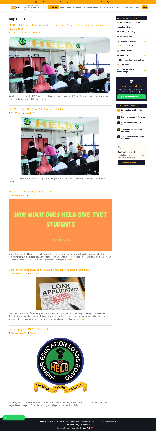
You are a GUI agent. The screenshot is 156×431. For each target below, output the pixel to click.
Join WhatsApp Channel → (131, 97)
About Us (70, 7)
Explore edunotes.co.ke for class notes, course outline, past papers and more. (93, 2)
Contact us (80, 7)
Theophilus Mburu (34, 32)
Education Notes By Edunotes (68, 428)
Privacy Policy (109, 7)
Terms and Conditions (79, 421)
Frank (98, 428)
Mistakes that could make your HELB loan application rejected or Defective (49, 270)
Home (61, 7)
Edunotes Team (31, 113)
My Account (135, 7)
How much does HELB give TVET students (32, 191)
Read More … (74, 259)
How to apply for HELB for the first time (30, 329)
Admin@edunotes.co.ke (46, 2)
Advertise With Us (94, 7)
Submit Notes (122, 7)
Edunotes (32, 195)
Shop (145, 7)
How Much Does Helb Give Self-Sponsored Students (37, 109)
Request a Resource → (131, 162)
